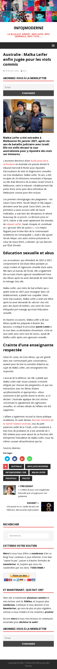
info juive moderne (37, 466)
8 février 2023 (12, 70)
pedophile (11, 478)
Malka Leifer (38, 472)
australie (16, 466)
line (24, 70)
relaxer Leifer (13, 224)
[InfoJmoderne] (28, 20)
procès (26, 478)
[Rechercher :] (28, 535)
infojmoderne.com (16, 472)
